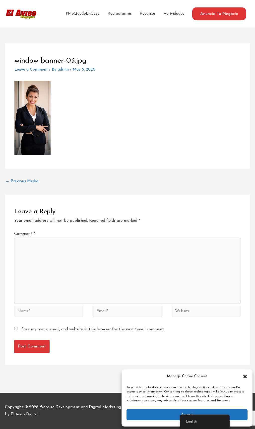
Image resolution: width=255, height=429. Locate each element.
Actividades (174, 14)
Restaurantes (120, 14)
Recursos (148, 14)
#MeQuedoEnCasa (83, 14)
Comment (24, 234)
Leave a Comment (31, 70)
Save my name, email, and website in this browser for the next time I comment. (93, 329)
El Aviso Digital (24, 414)
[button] (245, 376)
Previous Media (21, 181)
